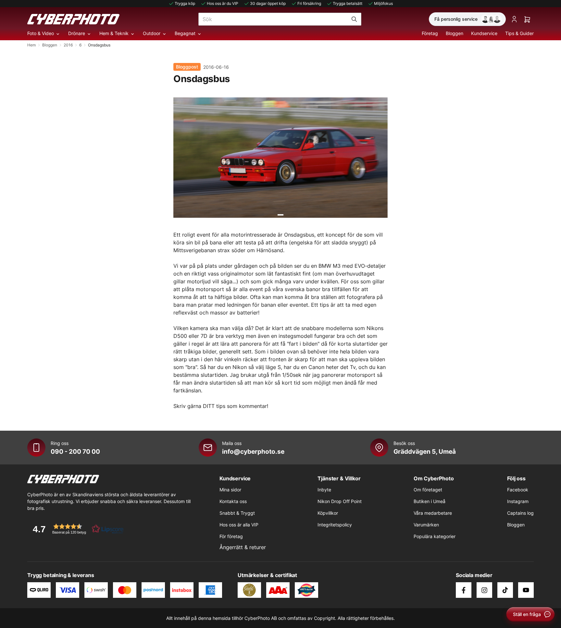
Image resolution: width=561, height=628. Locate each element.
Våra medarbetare (433, 513)
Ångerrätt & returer (242, 547)
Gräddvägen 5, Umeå (424, 451)
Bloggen (454, 33)
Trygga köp (185, 3)
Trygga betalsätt (347, 3)
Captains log (520, 513)
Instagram (518, 501)
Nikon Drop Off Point (340, 501)
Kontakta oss (233, 501)
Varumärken (426, 524)
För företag (231, 536)
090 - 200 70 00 (75, 451)
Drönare (76, 33)
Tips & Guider (519, 33)
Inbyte (324, 489)
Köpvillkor (328, 513)
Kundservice (484, 33)
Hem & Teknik (114, 33)
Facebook (517, 489)
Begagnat (185, 33)
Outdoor (151, 33)
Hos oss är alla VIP (238, 524)
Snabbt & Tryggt (237, 513)
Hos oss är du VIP (222, 3)
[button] (76, 529)
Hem (31, 45)
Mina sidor (230, 489)
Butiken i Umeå (429, 501)
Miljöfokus (383, 3)
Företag (430, 33)
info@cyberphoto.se (253, 451)
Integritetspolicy (335, 524)
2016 (68, 45)
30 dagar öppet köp (268, 3)
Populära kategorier (434, 536)
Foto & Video (40, 33)
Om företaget (428, 489)
